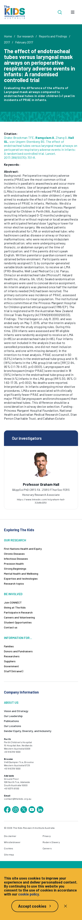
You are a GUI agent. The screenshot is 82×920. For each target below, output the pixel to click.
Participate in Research (18, 612)
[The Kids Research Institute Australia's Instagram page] (15, 809)
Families (9, 646)
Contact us (10, 627)
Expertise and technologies (21, 578)
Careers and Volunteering (19, 617)
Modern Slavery (51, 842)
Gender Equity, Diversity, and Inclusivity (27, 731)
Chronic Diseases (14, 553)
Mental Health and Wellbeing (21, 573)
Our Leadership (13, 716)
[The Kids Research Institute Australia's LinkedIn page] (40, 809)
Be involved (13, 594)
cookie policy (28, 894)
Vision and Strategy (16, 711)
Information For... (18, 638)
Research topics (14, 583)
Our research (25, 36)
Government (11, 666)
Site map (9, 854)
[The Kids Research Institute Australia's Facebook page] (7, 809)
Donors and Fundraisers (18, 651)
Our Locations (12, 726)
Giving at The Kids (15, 607)
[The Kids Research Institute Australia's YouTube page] (31, 809)
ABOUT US (11, 702)
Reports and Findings (53, 36)
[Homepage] (14, 12)
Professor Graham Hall (41, 484)
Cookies (8, 848)
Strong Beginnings (15, 568)
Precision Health (14, 563)
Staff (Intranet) (13, 671)
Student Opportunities (18, 622)
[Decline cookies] (65, 906)
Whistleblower (12, 842)
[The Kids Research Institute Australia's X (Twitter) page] (23, 809)
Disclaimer (10, 836)
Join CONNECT (13, 602)
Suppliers (10, 661)
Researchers (12, 656)
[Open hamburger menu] (72, 12)
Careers (47, 848)
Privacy (47, 836)
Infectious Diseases (16, 558)
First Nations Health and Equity (23, 548)
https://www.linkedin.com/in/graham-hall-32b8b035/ (41, 501)
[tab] (41, 490)
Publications (11, 721)
